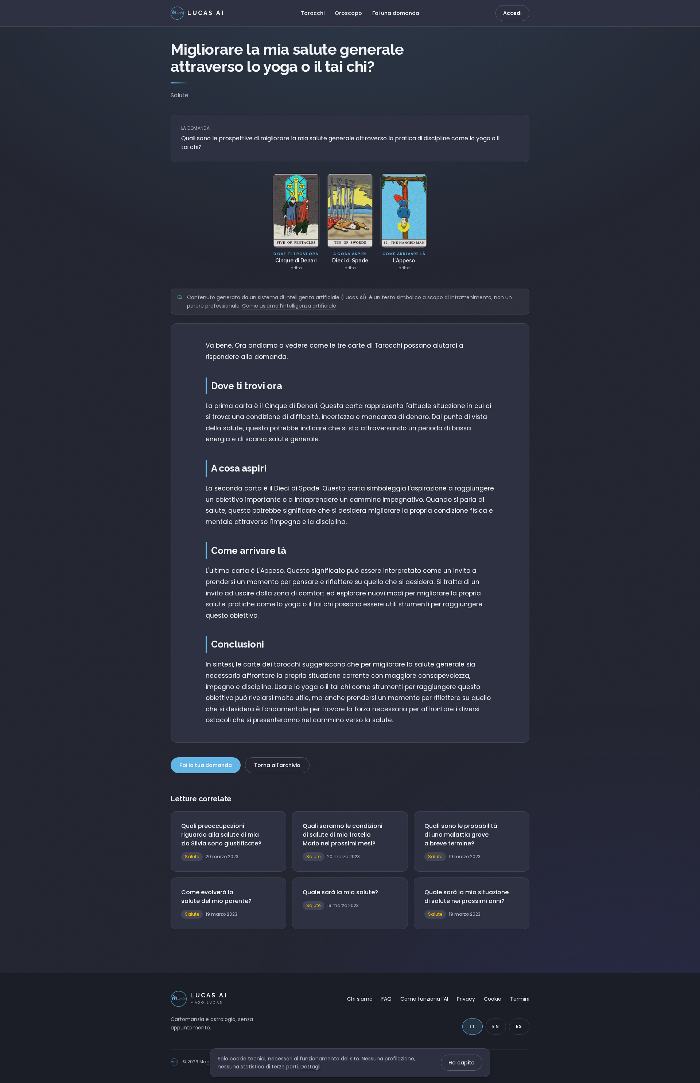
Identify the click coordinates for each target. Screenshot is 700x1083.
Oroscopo (348, 13)
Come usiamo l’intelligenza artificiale (289, 305)
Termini (519, 998)
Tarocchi (312, 13)
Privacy (466, 998)
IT (472, 1026)
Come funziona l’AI (424, 998)
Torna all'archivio (277, 765)
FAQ (386, 998)
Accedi (512, 13)
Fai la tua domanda (205, 765)
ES (519, 1026)
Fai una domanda (395, 13)
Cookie (492, 998)
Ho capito (461, 1062)
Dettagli (310, 1066)
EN (495, 1026)
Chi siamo (360, 998)
